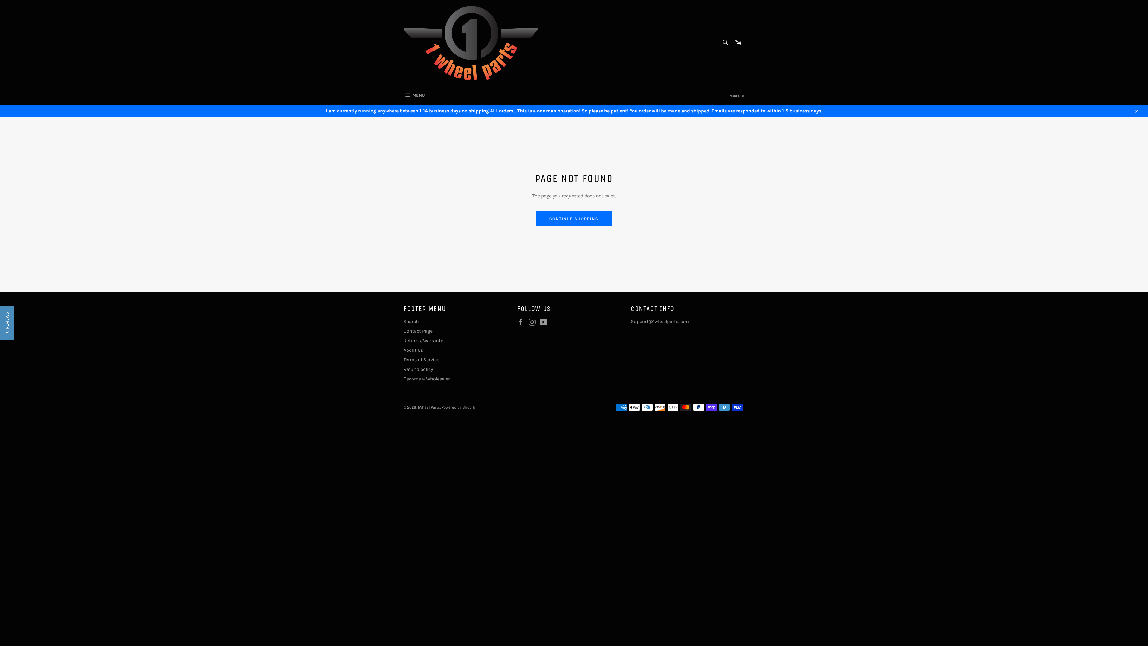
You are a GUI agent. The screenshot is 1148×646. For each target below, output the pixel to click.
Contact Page (418, 331)
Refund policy (418, 369)
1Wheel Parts (429, 407)
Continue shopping (573, 219)
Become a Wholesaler (427, 379)
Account (737, 95)
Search (411, 321)
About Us (413, 350)
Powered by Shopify (459, 407)
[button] (7, 323)
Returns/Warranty (423, 340)
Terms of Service (421, 359)
